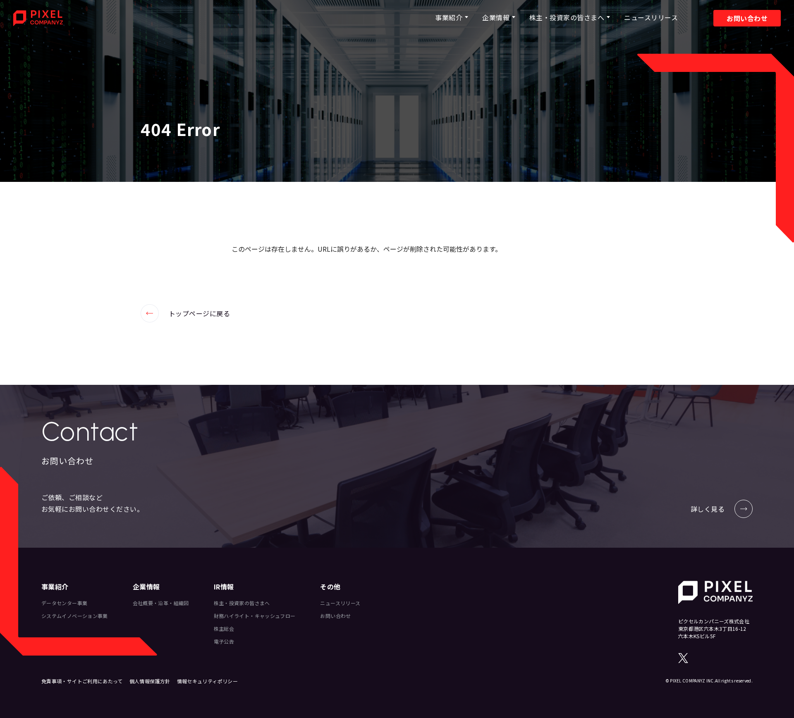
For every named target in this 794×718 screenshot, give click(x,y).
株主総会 (224, 628)
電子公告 (224, 641)
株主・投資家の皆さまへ (566, 17)
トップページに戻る (185, 313)
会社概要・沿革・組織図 (161, 602)
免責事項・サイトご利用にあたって (82, 681)
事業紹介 (448, 17)
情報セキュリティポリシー (207, 681)
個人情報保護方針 (149, 681)
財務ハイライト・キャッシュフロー (255, 615)
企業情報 (495, 17)
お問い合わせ (747, 18)
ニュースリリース (651, 17)
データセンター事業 (64, 602)
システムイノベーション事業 (74, 615)
